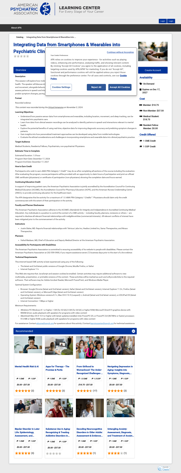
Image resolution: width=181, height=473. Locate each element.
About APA (16, 27)
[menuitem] (16, 28)
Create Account (153, 70)
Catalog (19, 37)
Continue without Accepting (120, 52)
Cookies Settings (61, 87)
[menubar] (16, 28)
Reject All (96, 87)
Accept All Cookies (120, 87)
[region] (91, 71)
